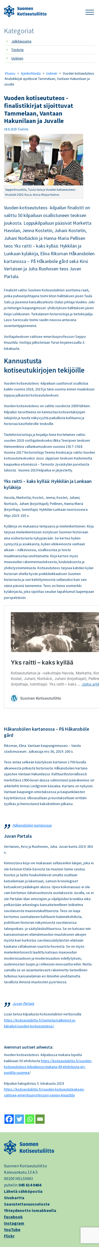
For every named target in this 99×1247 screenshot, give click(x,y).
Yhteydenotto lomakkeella (30, 1210)
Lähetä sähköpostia (23, 1191)
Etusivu (10, 73)
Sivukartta (14, 1197)
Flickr (9, 1236)
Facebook (13, 1216)
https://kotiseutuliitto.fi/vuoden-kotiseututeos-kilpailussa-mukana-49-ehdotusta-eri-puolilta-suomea (48, 1066)
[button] (89, 11)
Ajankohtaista (31, 73)
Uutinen (17, 58)
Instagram (14, 1223)
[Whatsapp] (29, 1119)
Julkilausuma (21, 41)
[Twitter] (19, 1119)
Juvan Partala (23, 1003)
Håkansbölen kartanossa (31, 825)
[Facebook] (9, 1119)
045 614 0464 (29, 1185)
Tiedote (17, 49)
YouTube (12, 1229)
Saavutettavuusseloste (27, 1204)
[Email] (40, 1119)
